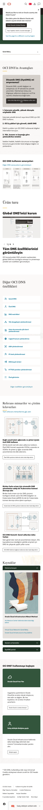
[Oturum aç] (34, 4)
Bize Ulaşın (34, 797)
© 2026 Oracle (7, 786)
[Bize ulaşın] (39, 4)
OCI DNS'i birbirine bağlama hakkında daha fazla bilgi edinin (21, 550)
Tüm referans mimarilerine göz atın (17, 411)
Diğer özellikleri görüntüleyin (21, 387)
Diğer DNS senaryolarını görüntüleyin (17, 165)
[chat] (13, 806)
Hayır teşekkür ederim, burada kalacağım (18, 30)
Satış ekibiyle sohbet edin (27, 806)
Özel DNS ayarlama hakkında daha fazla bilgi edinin (18, 457)
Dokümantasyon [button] (11, 568)
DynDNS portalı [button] (10, 649)
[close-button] (39, 806)
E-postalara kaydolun (9, 797)
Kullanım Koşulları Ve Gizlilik (24, 786)
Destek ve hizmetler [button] (12, 643)
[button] (4, 4)
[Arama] (25, 4)
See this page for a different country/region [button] (20, 36)
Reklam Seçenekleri (8, 793)
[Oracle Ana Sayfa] (9, 4)
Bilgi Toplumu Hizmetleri (10, 790)
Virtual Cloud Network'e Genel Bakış (16, 630)
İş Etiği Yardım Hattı (23, 797)
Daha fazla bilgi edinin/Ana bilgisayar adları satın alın (21, 100)
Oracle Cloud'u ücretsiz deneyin (18, 707)
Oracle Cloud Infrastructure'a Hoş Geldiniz (18, 633)
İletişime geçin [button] (13, 752)
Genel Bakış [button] (6, 52)
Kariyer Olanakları (21, 793)
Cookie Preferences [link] (25, 790)
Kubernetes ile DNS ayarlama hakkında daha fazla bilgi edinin (21, 506)
